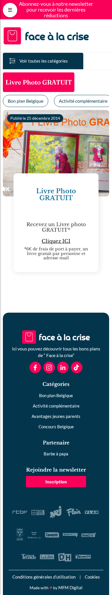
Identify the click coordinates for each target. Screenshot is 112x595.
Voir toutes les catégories (44, 60)
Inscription (56, 481)
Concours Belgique (56, 426)
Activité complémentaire (56, 405)
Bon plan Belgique (25, 101)
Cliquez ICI (56, 241)
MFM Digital (70, 587)
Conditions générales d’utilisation (44, 576)
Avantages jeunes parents (56, 416)
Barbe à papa (56, 453)
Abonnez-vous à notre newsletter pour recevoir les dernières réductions (56, 9)
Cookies (92, 576)
